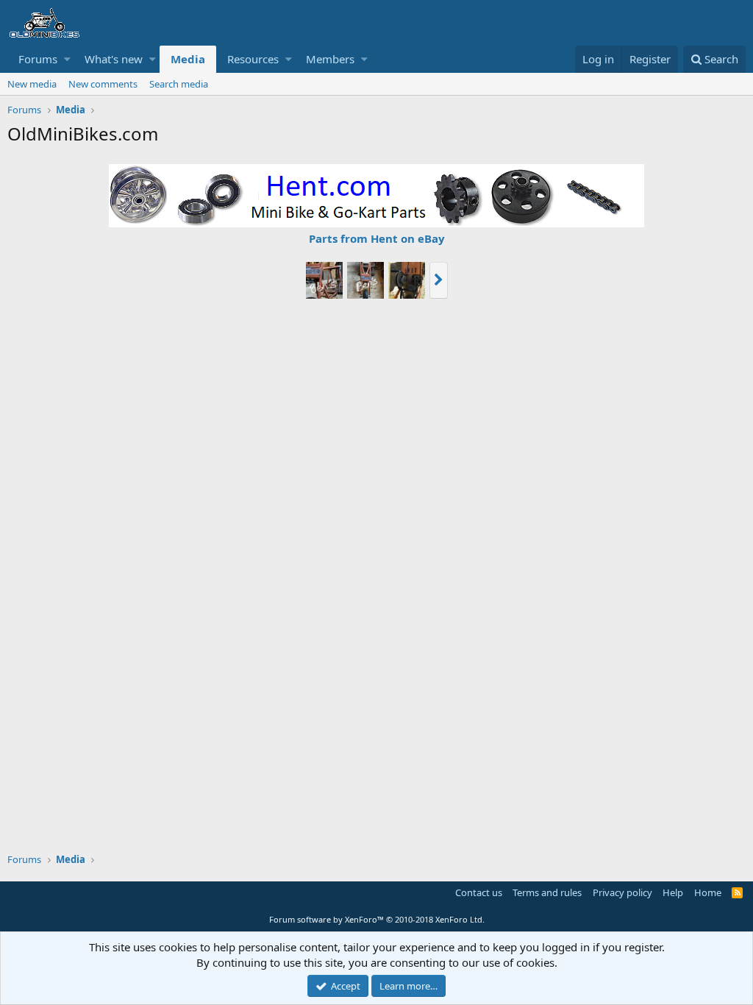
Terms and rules (547, 892)
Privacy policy (622, 892)
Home (707, 892)
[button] (67, 59)
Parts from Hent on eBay (377, 238)
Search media (178, 83)
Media (188, 59)
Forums (37, 59)
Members (330, 59)
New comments (103, 83)
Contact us (478, 892)
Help (673, 892)
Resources (253, 59)
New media (32, 83)
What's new (114, 59)
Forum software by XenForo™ (377, 919)
